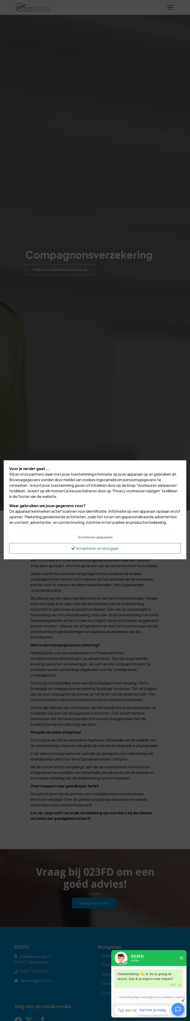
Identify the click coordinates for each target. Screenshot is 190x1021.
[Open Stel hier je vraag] (177, 1009)
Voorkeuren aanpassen (95, 537)
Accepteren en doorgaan (97, 548)
